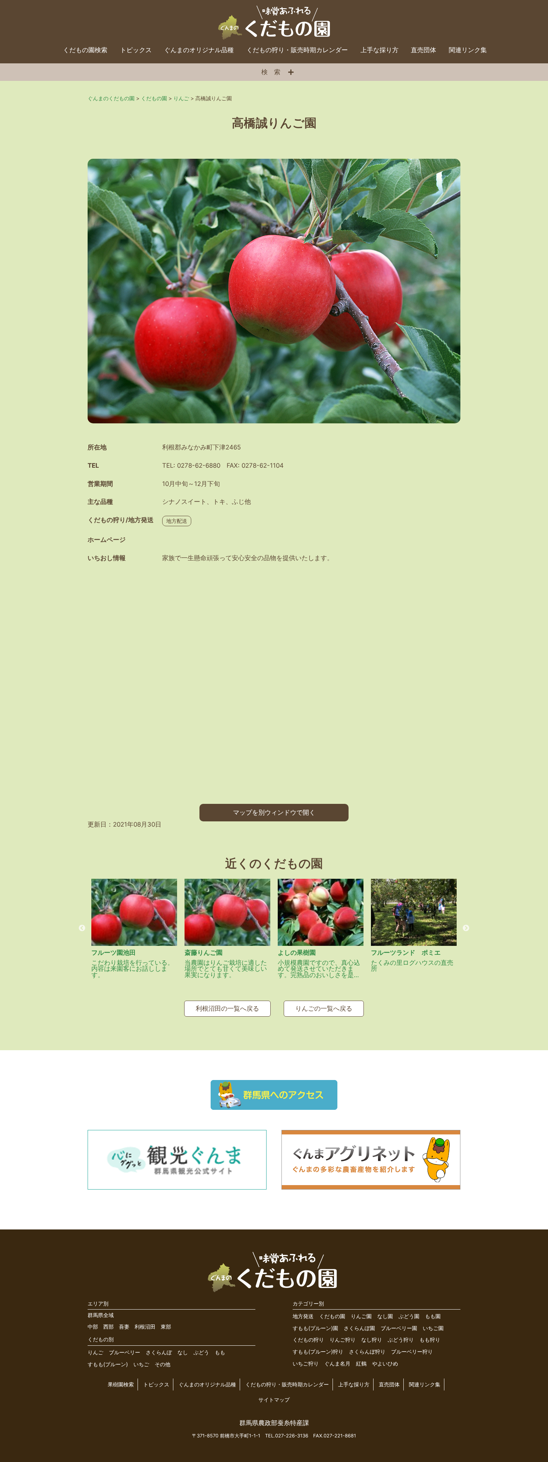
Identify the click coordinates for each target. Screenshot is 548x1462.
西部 (108, 1326)
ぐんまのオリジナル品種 (199, 50)
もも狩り (429, 1339)
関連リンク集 (468, 50)
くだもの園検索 (85, 50)
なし (182, 1352)
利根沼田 (145, 1326)
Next (466, 928)
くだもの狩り (308, 1339)
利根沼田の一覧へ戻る (227, 1008)
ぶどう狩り (401, 1339)
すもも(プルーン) (108, 1364)
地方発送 (303, 1316)
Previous (82, 928)
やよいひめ (385, 1363)
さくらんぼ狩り (367, 1351)
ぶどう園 (409, 1316)
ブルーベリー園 (399, 1328)
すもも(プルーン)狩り (318, 1351)
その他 (162, 1364)
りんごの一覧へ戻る (323, 1008)
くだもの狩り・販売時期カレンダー (297, 50)
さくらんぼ (159, 1352)
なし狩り (371, 1339)
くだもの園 (332, 1316)
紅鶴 (361, 1363)
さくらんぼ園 (359, 1328)
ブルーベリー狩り (412, 1351)
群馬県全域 (101, 1315)
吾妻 (124, 1326)
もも (220, 1352)
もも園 (433, 1316)
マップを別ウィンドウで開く (274, 812)
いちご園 (433, 1328)
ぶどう (201, 1352)
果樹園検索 (121, 1384)
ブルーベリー (124, 1352)
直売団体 (423, 50)
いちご (141, 1364)
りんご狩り (343, 1339)
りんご (95, 1352)
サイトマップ (274, 1399)
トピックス (136, 50)
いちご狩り (306, 1363)
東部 (166, 1326)
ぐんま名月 (337, 1363)
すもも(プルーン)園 (315, 1328)
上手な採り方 (379, 50)
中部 (93, 1326)
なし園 (385, 1316)
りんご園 (361, 1316)
